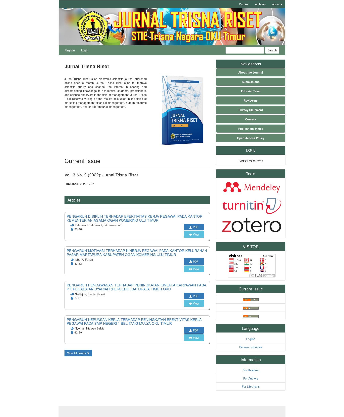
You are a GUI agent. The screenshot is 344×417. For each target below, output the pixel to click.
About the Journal (250, 72)
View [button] (195, 234)
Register (70, 50)
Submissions (251, 82)
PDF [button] (195, 227)
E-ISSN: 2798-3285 (250, 161)
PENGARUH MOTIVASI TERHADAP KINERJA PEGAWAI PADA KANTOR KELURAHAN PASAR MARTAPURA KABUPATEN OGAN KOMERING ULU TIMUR (137, 252)
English (250, 339)
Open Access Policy (250, 138)
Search (272, 50)
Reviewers (251, 100)
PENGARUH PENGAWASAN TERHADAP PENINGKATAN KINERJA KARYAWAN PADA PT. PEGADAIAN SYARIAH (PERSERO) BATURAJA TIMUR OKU (136, 286)
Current (244, 4)
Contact (250, 119)
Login (84, 50)
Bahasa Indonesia (250, 347)
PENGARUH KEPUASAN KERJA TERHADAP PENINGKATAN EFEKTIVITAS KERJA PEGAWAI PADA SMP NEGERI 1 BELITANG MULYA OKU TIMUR (134, 321)
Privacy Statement (250, 110)
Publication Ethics (250, 129)
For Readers (251, 370)
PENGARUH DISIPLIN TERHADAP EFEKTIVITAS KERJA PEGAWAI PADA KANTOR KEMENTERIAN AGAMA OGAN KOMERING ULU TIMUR (134, 218)
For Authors (250, 378)
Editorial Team (250, 91)
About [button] (276, 4)
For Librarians (251, 386)
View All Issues (77, 353)
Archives (260, 4)
